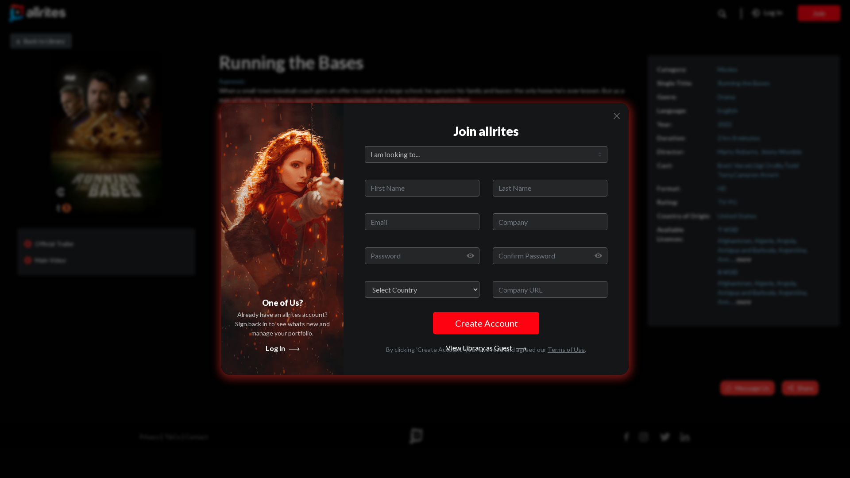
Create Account (486, 323)
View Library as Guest (481, 347)
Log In (277, 348)
